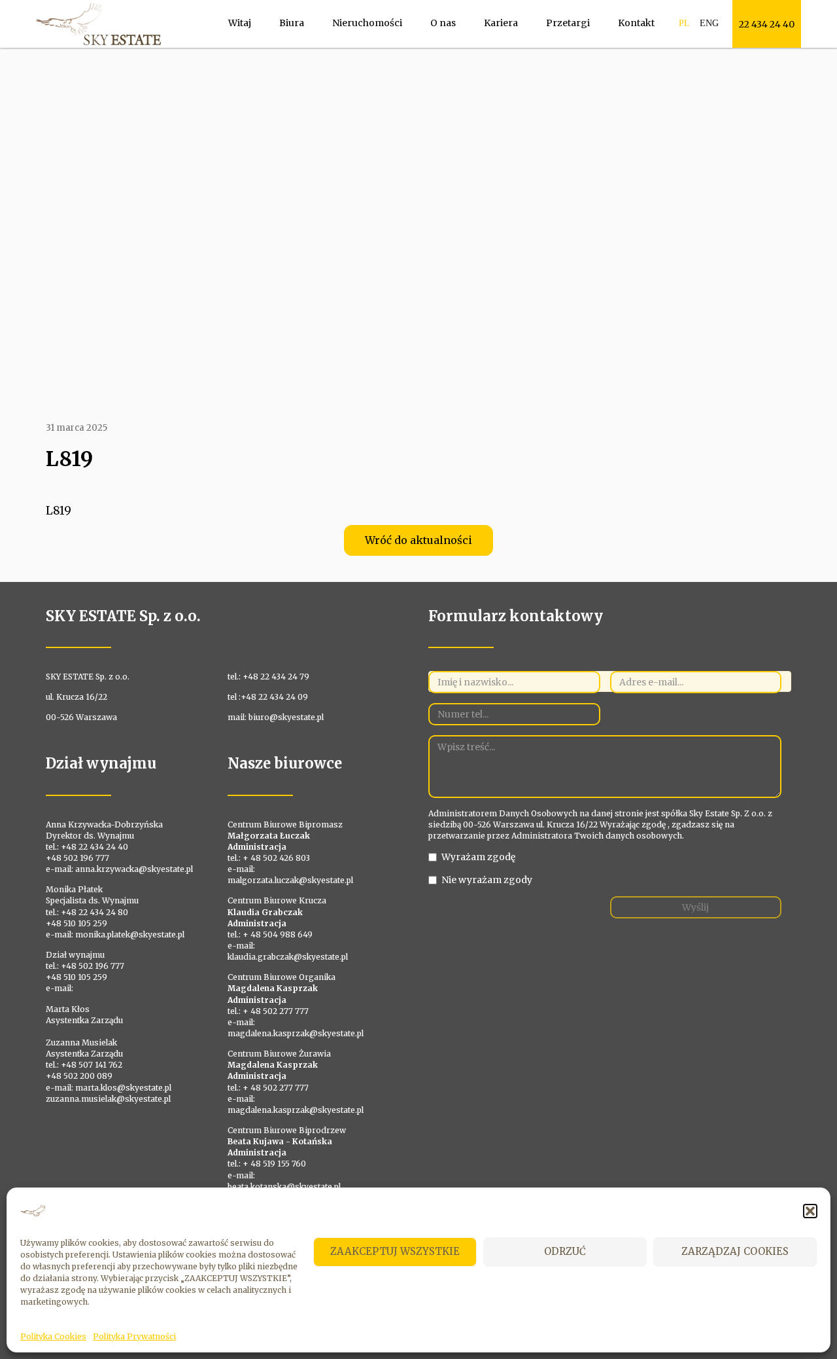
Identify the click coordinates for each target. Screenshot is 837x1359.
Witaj (239, 23)
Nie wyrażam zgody (486, 880)
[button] (810, 1211)
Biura (291, 23)
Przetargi (568, 23)
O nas (443, 23)
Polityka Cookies (53, 1336)
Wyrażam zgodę (478, 857)
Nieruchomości (367, 23)
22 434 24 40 (766, 24)
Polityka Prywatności (134, 1336)
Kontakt (636, 23)
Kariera (501, 23)
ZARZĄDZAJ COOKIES (735, 1251)
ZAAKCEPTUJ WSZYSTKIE (395, 1251)
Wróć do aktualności (418, 540)
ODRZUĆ (565, 1251)
